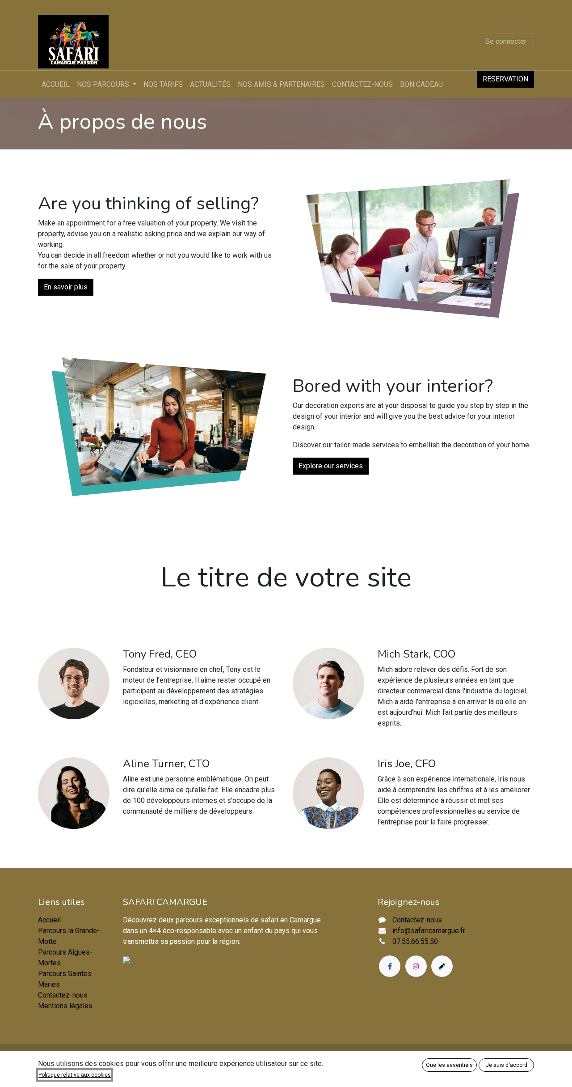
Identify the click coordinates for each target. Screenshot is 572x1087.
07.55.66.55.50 (415, 941)
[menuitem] (55, 84)
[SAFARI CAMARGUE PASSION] (145, 959)
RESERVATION (505, 79)
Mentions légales (65, 1006)
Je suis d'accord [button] (506, 1065)
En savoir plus (66, 287)
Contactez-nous (63, 995)
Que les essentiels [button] (449, 1065)
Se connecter (505, 41)
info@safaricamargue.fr (428, 930)
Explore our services (331, 466)
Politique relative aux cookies (74, 1075)
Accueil (49, 920)
